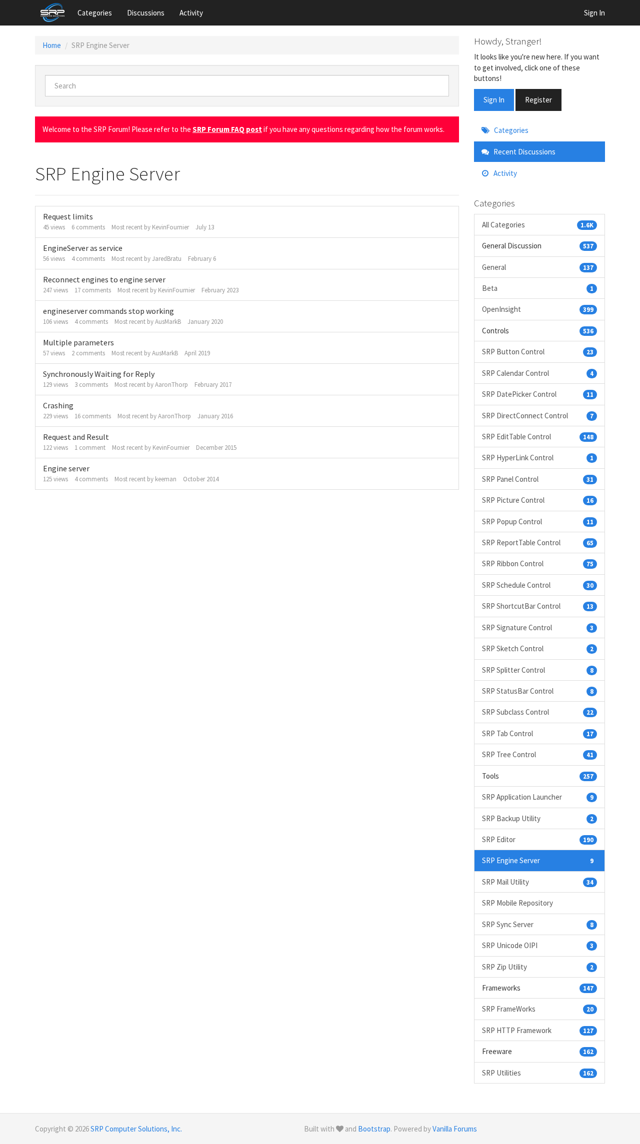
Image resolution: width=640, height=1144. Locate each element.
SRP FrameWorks (538, 1009)
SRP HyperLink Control (538, 457)
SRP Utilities (538, 1073)
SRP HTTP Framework (538, 1030)
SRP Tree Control (538, 754)
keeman (165, 479)
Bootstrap (374, 1129)
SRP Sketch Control (538, 648)
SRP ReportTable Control (538, 542)
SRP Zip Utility (538, 967)
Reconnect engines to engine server (104, 279)
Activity (191, 12)
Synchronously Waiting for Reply (98, 374)
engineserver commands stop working (108, 311)
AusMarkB (168, 321)
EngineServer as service (82, 248)
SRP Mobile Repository (517, 903)
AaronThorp (171, 384)
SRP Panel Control (538, 479)
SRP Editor (538, 839)
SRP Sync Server (538, 924)
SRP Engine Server (538, 860)
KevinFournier (170, 227)
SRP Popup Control (538, 521)
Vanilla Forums (454, 1129)
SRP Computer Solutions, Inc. (136, 1129)
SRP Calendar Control (538, 373)
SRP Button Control (538, 351)
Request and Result (76, 437)
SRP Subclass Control (538, 712)
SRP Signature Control (538, 627)
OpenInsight (538, 309)
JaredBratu (167, 258)
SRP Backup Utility (538, 818)
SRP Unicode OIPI (538, 945)
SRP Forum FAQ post (227, 129)
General (538, 267)
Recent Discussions (524, 151)
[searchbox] (247, 85)
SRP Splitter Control (538, 670)
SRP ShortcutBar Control (538, 606)
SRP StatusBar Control (538, 691)
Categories (95, 12)
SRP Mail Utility (538, 882)
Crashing (58, 405)
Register (538, 99)
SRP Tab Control (538, 733)
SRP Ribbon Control (538, 563)
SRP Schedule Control (538, 585)
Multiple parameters (78, 342)
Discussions (145, 12)
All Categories (538, 224)
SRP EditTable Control (538, 436)
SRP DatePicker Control (538, 394)
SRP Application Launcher (538, 797)
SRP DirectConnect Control (538, 415)
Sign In (594, 12)
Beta (538, 288)
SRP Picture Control (538, 500)
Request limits (68, 216)
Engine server (66, 468)
